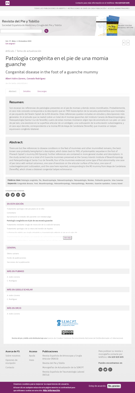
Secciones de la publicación (18, 262)
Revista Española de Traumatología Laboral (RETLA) (63, 373)
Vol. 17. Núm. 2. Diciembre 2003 (18, 41)
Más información (51, 390)
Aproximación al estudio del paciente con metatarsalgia (29, 217)
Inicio (31, 360)
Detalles (27, 91)
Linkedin (100, 369)
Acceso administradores (118, 8)
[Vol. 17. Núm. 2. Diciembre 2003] (107, 29)
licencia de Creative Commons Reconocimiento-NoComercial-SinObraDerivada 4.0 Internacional (85, 338)
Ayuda (32, 355)
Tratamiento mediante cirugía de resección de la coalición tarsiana (33, 225)
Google (110, 369)
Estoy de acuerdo (97, 386)
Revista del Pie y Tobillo (53, 363)
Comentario (11, 213)
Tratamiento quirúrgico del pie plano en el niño (25, 209)
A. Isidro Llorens (13, 277)
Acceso (33, 351)
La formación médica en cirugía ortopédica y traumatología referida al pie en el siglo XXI (42, 232)
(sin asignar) (10, 44)
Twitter (105, 369)
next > (128, 42)
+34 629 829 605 (122, 3)
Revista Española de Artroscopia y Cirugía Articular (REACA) (62, 357)
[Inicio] (7, 3)
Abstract (12, 91)
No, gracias (114, 386)
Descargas (42, 91)
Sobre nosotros (13, 355)
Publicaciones (50, 351)
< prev (123, 42)
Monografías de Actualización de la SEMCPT (63, 367)
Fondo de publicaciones (16, 258)
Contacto (10, 367)
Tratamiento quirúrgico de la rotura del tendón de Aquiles (30, 229)
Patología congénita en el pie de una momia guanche (30, 221)
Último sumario (13, 253)
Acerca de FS (13, 351)
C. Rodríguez (12, 281)
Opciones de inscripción (11, 361)
